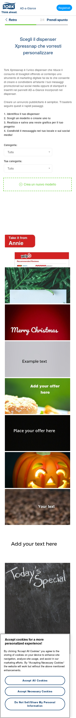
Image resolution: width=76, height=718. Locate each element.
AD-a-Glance (28, 8)
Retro (12, 19)
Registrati (64, 8)
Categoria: (10, 145)
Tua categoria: (13, 161)
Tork (10, 7)
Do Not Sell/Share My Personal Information (34, 704)
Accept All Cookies (35, 680)
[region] (35, 676)
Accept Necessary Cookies (35, 691)
